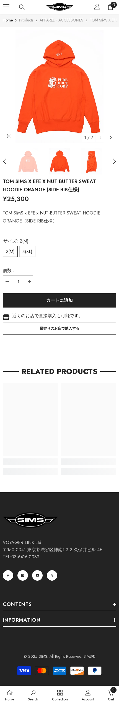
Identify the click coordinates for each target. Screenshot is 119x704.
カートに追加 (59, 300)
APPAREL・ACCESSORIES (61, 20)
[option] (59, 86)
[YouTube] (37, 575)
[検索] (22, 7)
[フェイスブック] (8, 575)
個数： (9, 270)
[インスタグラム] (22, 575)
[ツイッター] (52, 575)
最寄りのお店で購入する (59, 328)
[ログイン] (97, 7)
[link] (30, 461)
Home (8, 20)
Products (26, 20)
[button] (100, 137)
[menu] (6, 7)
